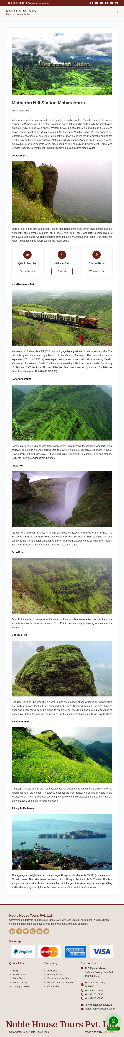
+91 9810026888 (31, 524)
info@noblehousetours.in (38, 532)
